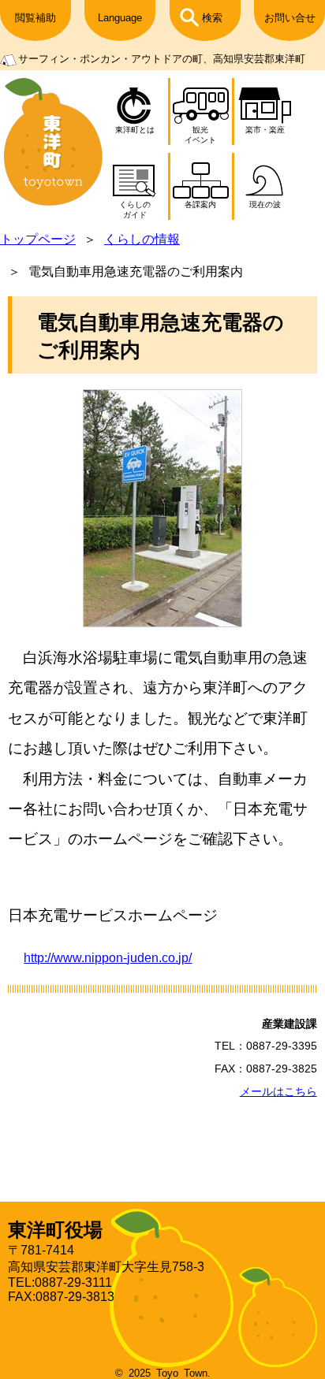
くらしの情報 (142, 239)
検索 (212, 18)
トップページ (38, 239)
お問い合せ (290, 18)
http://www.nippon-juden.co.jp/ (108, 958)
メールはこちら (278, 1091)
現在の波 (265, 204)
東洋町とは (135, 129)
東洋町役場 (55, 1229)
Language (120, 18)
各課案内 (200, 204)
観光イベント (200, 134)
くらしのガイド (135, 209)
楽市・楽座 (265, 129)
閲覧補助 (35, 18)
